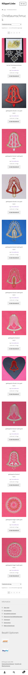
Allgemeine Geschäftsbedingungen (13, 616)
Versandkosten (15, 70)
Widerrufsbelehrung (9, 625)
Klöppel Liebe (8, 3)
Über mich (6, 607)
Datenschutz (7, 622)
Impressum (7, 619)
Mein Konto (4, 672)
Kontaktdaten (7, 610)
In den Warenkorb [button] (14, 76)
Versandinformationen (10, 613)
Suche (14, 672)
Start (5, 9)
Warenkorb (22, 671)
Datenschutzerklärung (8, 664)
